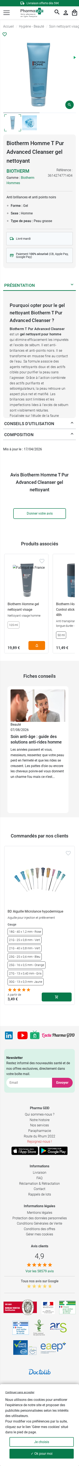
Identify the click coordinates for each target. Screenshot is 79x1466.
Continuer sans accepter (19, 1392)
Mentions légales (39, 1213)
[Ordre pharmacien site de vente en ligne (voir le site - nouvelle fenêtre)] (67, 1307)
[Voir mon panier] (74, 12)
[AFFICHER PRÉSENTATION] (72, 285)
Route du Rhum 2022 (39, 1136)
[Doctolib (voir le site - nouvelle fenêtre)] (39, 1372)
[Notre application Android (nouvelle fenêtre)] (53, 1151)
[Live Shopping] (35, 1035)
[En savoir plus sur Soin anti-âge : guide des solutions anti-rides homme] (38, 705)
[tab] (21, 112)
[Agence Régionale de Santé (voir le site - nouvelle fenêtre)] (58, 1328)
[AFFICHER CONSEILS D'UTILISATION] (72, 423)
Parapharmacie (39, 1131)
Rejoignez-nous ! (39, 1142)
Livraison (39, 1173)
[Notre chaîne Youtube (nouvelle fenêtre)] (22, 1035)
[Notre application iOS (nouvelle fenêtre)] (24, 1151)
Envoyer (62, 1083)
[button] (6, 13)
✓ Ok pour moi (41, 1454)
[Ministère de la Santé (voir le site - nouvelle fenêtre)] (48, 1307)
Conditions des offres (39, 1229)
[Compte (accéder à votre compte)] (65, 12)
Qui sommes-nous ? (39, 1114)
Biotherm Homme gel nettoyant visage (23, 607)
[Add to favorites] (42, 561)
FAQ (39, 1178)
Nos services (39, 1125)
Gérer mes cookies (39, 1234)
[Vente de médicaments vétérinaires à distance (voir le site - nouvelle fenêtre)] (20, 1328)
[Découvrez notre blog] (58, 1035)
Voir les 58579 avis (39, 1271)
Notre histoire (40, 1120)
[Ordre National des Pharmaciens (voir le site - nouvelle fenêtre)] (39, 1327)
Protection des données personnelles (39, 1218)
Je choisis (41, 1442)
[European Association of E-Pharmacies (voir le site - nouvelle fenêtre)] (53, 1347)
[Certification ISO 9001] (20, 1307)
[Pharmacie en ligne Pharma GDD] (30, 13)
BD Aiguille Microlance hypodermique (35, 911)
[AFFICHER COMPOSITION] (72, 434)
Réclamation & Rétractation (39, 1184)
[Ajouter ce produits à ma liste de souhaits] (4, 34)
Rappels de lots (39, 1194)
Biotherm (18, 171)
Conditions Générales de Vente (39, 1223)
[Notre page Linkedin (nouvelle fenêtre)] (8, 1035)
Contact (39, 1189)
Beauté (16, 724)
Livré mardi (23, 238)
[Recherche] (57, 12)
